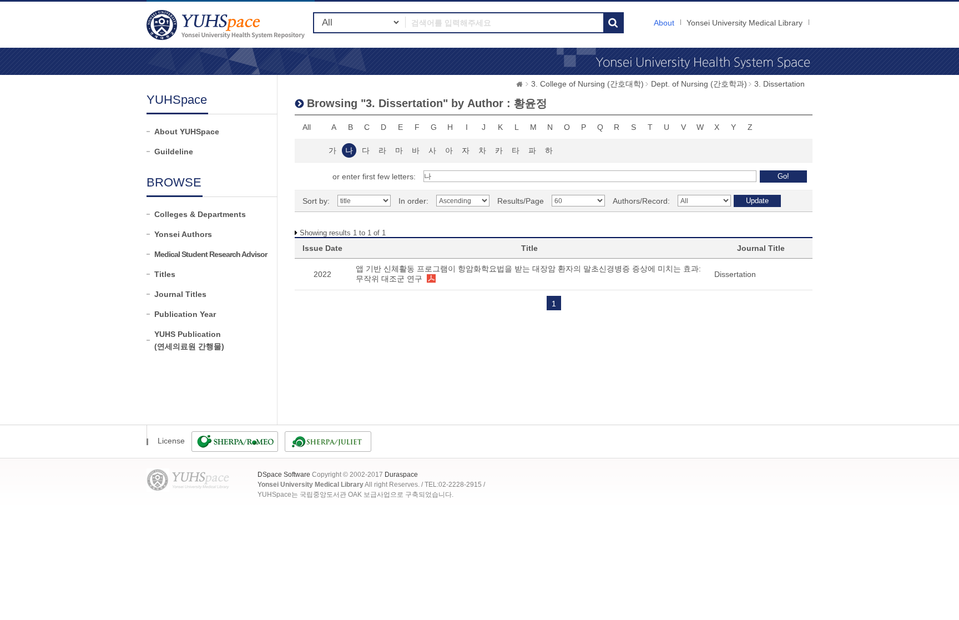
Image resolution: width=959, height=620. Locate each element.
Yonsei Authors (183, 234)
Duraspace (401, 474)
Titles (164, 274)
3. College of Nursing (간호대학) (587, 83)
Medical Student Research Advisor (210, 254)
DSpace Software (284, 474)
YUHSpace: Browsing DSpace (227, 25)
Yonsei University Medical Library (744, 22)
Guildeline (173, 151)
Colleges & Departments (200, 214)
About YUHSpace (186, 131)
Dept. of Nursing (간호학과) (699, 83)
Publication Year (185, 314)
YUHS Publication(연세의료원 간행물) (189, 340)
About (664, 22)
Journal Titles (180, 294)
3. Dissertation (779, 83)
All (306, 127)
